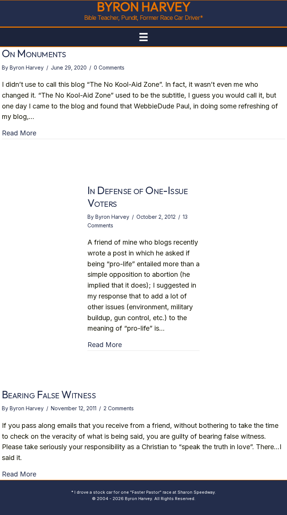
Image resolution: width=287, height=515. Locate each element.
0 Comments (109, 67)
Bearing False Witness (49, 394)
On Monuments (34, 53)
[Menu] (143, 37)
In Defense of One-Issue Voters (137, 196)
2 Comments (119, 408)
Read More (19, 133)
